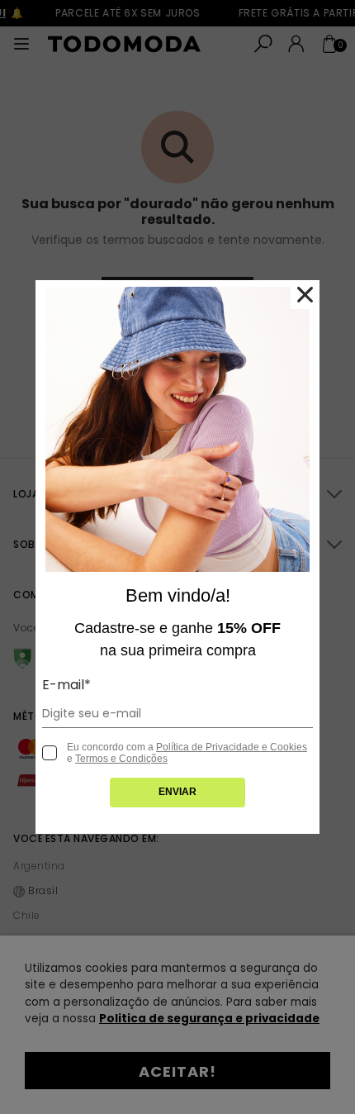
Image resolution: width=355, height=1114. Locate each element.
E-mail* (66, 684)
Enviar (177, 791)
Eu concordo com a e (187, 752)
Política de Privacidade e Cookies (231, 747)
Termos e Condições (121, 758)
